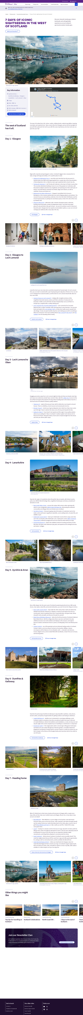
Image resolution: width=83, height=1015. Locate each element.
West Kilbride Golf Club (43, 825)
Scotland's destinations (32, 920)
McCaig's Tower (37, 408)
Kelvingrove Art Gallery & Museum (41, 193)
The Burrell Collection (38, 184)
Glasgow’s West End (38, 202)
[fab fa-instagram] (47, 1009)
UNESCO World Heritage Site (54, 507)
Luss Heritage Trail (49, 309)
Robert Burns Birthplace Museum (41, 617)
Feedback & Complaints (11, 1008)
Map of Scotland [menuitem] (64, 4)
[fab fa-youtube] (44, 1007)
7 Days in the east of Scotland (68, 921)
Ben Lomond (62, 312)
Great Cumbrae (37, 836)
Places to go (27, 4)
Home (7, 14)
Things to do (35, 4)
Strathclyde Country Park (39, 517)
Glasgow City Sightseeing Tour (41, 178)
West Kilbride (36, 819)
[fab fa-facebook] (44, 1009)
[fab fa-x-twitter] (47, 1007)
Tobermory (36, 404)
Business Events (28, 1006)
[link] (76, 4)
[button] (76, 8)
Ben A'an (69, 312)
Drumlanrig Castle (37, 726)
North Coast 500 (47, 920)
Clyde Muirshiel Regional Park (40, 842)
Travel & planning (54, 4)
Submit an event (9, 1011)
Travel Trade (27, 1011)
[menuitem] (28, 4)
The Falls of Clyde (37, 511)
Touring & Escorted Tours (22, 14)
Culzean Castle (37, 626)
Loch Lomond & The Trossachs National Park (44, 305)
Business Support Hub (29, 1008)
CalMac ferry (66, 398)
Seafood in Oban (37, 412)
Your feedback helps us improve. (15, 9)
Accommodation (44, 4)
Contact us (8, 1006)
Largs (34, 829)
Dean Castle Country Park (39, 609)
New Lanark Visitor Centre (39, 505)
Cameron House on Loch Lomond (41, 298)
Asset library (27, 1013)
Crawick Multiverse (38, 718)
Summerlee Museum (38, 522)
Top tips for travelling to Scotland (13, 921)
